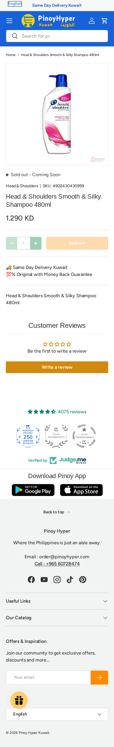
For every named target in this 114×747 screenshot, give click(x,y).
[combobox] (57, 36)
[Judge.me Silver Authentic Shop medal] (32, 436)
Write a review (57, 367)
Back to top (54, 512)
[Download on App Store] (81, 489)
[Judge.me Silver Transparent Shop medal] (60, 436)
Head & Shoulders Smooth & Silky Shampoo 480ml (60, 55)
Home (10, 55)
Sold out (77, 243)
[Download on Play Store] (33, 489)
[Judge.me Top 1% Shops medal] (88, 436)
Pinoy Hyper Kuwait (34, 733)
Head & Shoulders (22, 185)
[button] (104, 20)
